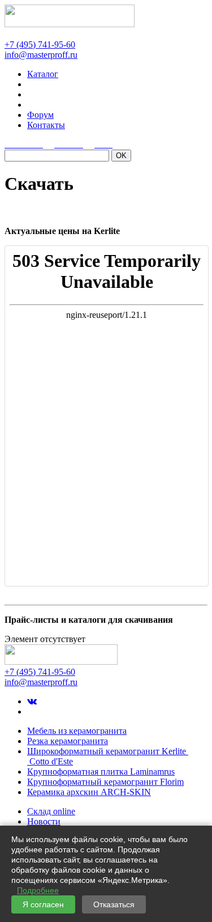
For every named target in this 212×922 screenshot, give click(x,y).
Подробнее (38, 890)
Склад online (51, 811)
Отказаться (114, 904)
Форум (40, 115)
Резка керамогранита (67, 741)
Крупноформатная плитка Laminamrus (101, 771)
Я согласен (43, 904)
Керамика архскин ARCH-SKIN (89, 792)
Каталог (42, 74)
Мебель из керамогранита (77, 731)
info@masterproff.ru (41, 55)
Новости (43, 821)
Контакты (46, 125)
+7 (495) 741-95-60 (40, 44)
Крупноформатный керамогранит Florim (105, 782)
